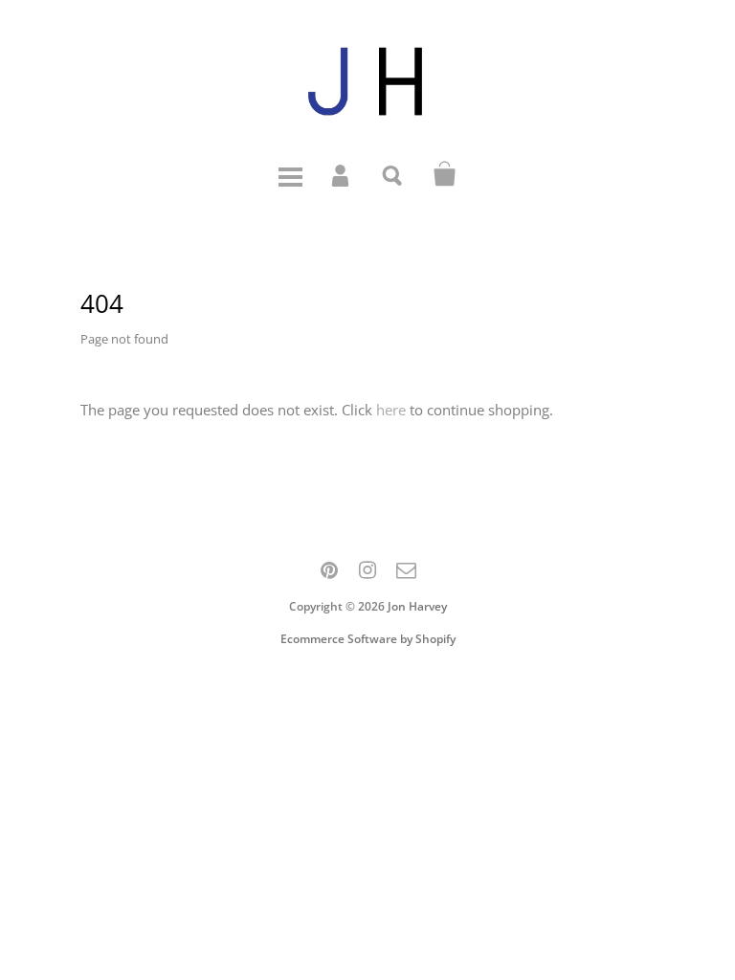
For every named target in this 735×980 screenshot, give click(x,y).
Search (393, 174)
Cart (445, 174)
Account (341, 174)
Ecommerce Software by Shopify (368, 639)
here (391, 409)
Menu (290, 174)
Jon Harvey (417, 606)
